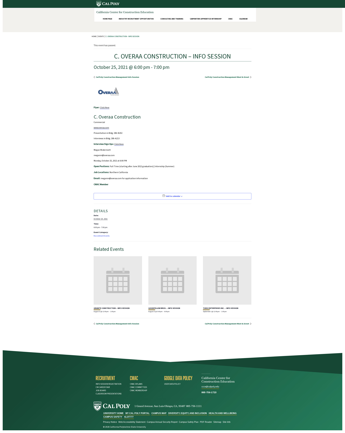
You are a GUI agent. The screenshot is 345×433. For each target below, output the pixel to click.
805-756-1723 (209, 392)
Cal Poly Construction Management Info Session (117, 77)
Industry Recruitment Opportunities (136, 19)
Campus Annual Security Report (162, 422)
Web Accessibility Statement (131, 422)
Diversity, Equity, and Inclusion (187, 413)
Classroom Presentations (109, 393)
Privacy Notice (110, 422)
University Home (113, 413)
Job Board (101, 390)
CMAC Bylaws (136, 384)
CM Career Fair (103, 387)
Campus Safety (112, 417)
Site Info (226, 422)
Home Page (107, 19)
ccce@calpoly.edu (210, 386)
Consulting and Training (171, 19)
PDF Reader (206, 422)
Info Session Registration (108, 384)
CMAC (230, 19)
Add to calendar (173, 196)
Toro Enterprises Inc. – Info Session (220, 308)
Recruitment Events (102, 236)
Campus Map (158, 413)
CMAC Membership (138, 390)
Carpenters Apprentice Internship (206, 19)
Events (101, 36)
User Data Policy (172, 384)
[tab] (111, 378)
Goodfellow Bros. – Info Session (164, 308)
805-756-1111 (194, 406)
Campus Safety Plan (189, 422)
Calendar (243, 19)
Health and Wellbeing (223, 413)
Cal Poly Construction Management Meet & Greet (227, 77)
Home (94, 36)
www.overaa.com (101, 127)
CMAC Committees (138, 387)
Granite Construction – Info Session (112, 308)
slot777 (129, 417)
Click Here (104, 107)
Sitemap (217, 422)
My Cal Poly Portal (137, 413)
